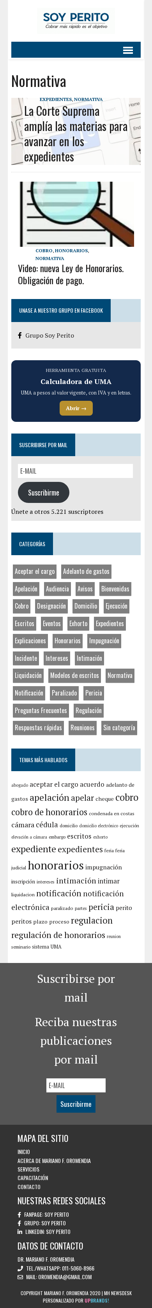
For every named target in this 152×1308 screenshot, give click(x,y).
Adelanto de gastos (86, 571)
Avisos (85, 588)
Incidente (26, 658)
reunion (114, 936)
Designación (51, 606)
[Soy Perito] (76, 21)
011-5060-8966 (78, 1268)
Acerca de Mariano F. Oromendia (54, 1160)
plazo (40, 921)
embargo (57, 837)
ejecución (129, 825)
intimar (109, 881)
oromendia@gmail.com (65, 1277)
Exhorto (78, 623)
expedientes (80, 849)
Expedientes (56, 99)
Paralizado (64, 692)
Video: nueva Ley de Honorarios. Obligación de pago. (71, 274)
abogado (19, 785)
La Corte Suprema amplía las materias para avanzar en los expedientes (75, 133)
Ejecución (116, 606)
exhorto (100, 837)
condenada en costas (111, 813)
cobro (126, 797)
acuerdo (92, 784)
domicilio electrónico (98, 825)
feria (109, 850)
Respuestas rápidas (38, 727)
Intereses (57, 658)
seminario (20, 947)
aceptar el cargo (54, 784)
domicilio (69, 825)
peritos (21, 921)
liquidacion (23, 894)
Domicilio (85, 606)
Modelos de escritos (74, 675)
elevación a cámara (29, 837)
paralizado (62, 908)
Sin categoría (119, 727)
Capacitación (33, 1177)
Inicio (24, 1151)
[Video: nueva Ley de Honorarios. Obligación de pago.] (76, 241)
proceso (59, 921)
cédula (47, 824)
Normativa (88, 99)
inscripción (23, 881)
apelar (82, 797)
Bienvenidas (115, 588)
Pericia (93, 692)
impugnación (103, 867)
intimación (76, 880)
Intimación (89, 658)
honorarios (56, 865)
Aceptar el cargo (35, 571)
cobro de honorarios (49, 812)
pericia (101, 906)
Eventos (52, 623)
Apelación (26, 588)
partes (81, 908)
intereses (46, 882)
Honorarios (71, 250)
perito (124, 908)
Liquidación (28, 675)
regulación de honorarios (58, 934)
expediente (33, 849)
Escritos (24, 623)
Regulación (89, 710)
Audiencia (57, 588)
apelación (49, 797)
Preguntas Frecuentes (41, 710)
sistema (40, 946)
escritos (79, 836)
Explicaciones (30, 640)
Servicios (28, 1169)
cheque (104, 798)
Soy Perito (56, 1214)
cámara (22, 824)
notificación (58, 893)
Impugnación (104, 640)
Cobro (44, 250)
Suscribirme (43, 492)
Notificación (29, 692)
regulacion (92, 920)
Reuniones (83, 727)
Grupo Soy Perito (49, 335)
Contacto (29, 1186)
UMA (56, 946)
